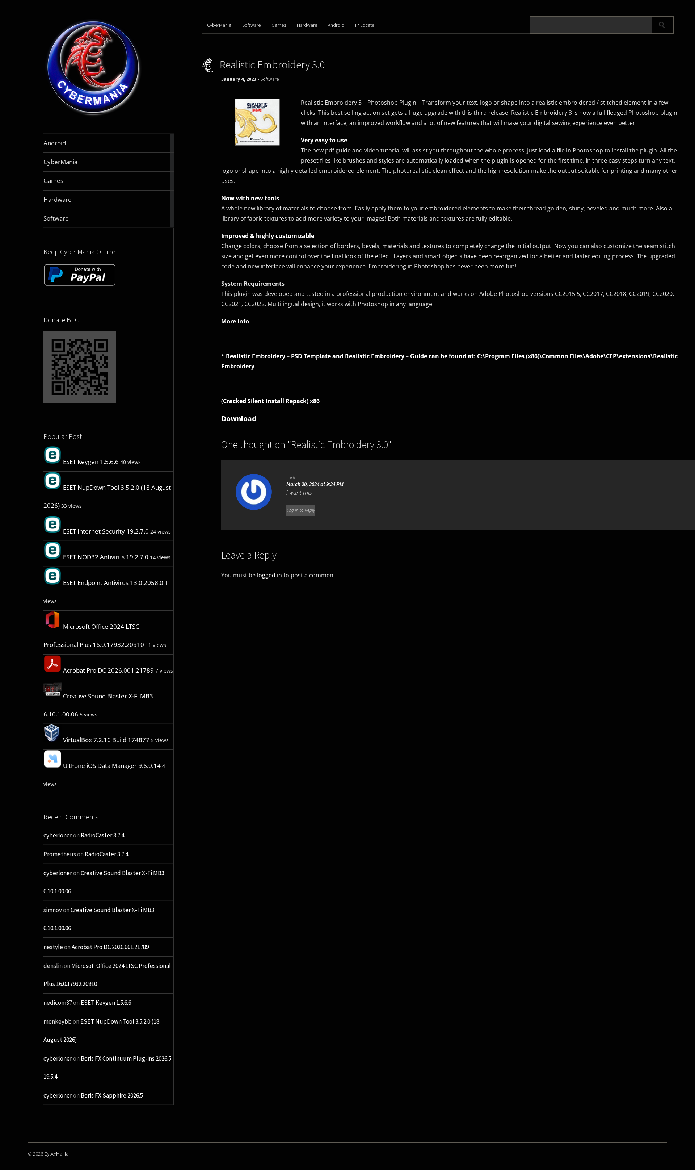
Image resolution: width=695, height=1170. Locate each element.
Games (278, 25)
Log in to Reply (301, 510)
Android (336, 25)
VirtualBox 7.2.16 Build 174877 (106, 740)
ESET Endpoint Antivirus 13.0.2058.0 (113, 582)
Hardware (307, 25)
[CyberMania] (93, 116)
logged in (269, 575)
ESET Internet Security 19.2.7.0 (106, 531)
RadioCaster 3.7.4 (102, 835)
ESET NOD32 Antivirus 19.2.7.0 (105, 557)
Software (251, 25)
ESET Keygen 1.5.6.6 (91, 461)
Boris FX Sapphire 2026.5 (112, 1095)
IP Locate (364, 25)
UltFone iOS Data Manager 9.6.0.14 (112, 765)
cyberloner (57, 835)
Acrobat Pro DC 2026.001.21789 (108, 670)
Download (239, 418)
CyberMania (219, 25)
